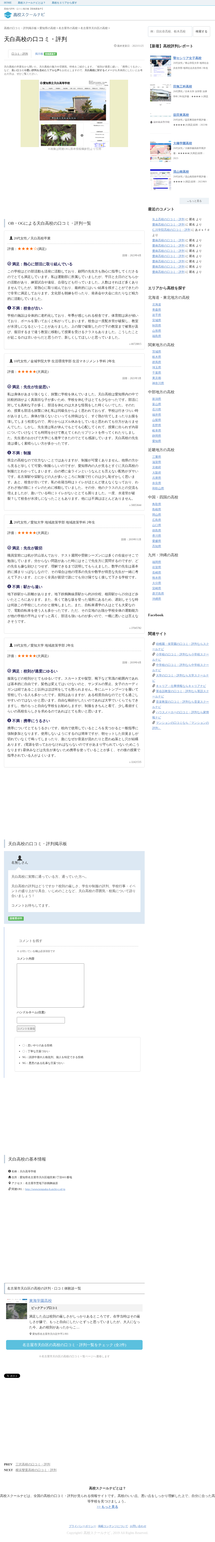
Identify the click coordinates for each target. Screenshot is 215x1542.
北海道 (156, 304)
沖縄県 (156, 598)
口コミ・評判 (20, 53)
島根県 (156, 509)
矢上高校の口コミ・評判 (168, 219)
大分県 (156, 583)
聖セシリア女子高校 (187, 58)
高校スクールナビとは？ (32, 2)
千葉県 (156, 372)
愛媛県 (156, 541)
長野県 (156, 425)
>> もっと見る (107, 1507)
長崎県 (156, 572)
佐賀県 (156, 567)
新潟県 (156, 399)
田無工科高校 (182, 86)
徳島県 (156, 530)
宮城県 (156, 320)
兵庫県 (156, 477)
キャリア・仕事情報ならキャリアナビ (181, 686)
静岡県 (156, 435)
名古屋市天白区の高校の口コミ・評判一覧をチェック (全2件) (74, 1345)
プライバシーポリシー (82, 1526)
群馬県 (156, 362)
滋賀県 (156, 462)
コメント (77, 959)
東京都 (156, 378)
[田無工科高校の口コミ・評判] (160, 103)
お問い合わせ (138, 1526)
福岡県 (156, 562)
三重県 (156, 456)
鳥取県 (156, 504)
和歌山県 (158, 488)
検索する (201, 31)
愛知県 (156, 441)
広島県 (156, 520)
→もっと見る (194, 200)
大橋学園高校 (182, 143)
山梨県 (156, 420)
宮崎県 (156, 588)
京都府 (156, 467)
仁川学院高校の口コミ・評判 (171, 229)
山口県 (156, 525)
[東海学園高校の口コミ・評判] (17, 1319)
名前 (77, 1013)
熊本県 (156, 577)
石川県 (156, 409)
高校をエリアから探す (64, 2)
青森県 (156, 309)
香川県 (156, 535)
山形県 (156, 330)
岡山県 (156, 514)
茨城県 (156, 351)
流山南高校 (181, 171)
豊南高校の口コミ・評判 (168, 224)
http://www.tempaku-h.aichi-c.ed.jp (45, 1189)
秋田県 (156, 325)
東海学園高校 (40, 1301)
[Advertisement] (74, 185)
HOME (8, 2)
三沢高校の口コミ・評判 (33, 1464)
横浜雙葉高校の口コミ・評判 (36, 1470)
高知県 (156, 546)
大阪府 (156, 472)
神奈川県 (158, 383)
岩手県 (156, 315)
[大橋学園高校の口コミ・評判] (160, 159)
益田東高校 (181, 115)
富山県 (156, 404)
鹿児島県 (158, 593)
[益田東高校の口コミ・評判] (160, 131)
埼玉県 (156, 367)
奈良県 (156, 483)
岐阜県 (156, 430)
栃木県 (156, 357)
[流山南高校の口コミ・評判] (160, 188)
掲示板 (45, 53)
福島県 (156, 336)
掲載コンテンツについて (113, 1526)
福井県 (156, 414)
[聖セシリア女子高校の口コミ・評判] (160, 74)
